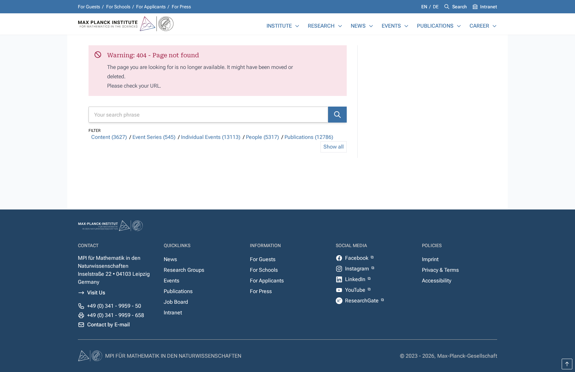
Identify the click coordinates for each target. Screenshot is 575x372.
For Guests (89, 6)
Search (459, 6)
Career (479, 26)
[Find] (337, 115)
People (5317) (262, 137)
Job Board (176, 302)
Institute (279, 26)
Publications (435, 26)
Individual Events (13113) (210, 137)
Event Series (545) (153, 137)
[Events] (406, 26)
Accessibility (436, 280)
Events (391, 26)
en (424, 6)
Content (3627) (109, 137)
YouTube (356, 290)
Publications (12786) (309, 137)
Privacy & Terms (440, 270)
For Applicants (151, 6)
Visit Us (96, 292)
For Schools (118, 6)
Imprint (430, 259)
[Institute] (297, 26)
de (436, 6)
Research (321, 26)
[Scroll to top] (567, 364)
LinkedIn (356, 279)
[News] (371, 26)
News (358, 26)
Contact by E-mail (108, 324)
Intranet (488, 6)
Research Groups (184, 270)
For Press (181, 6)
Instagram (357, 268)
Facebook (357, 258)
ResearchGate (362, 300)
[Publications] (459, 26)
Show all (333, 147)
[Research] (340, 26)
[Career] (494, 26)
